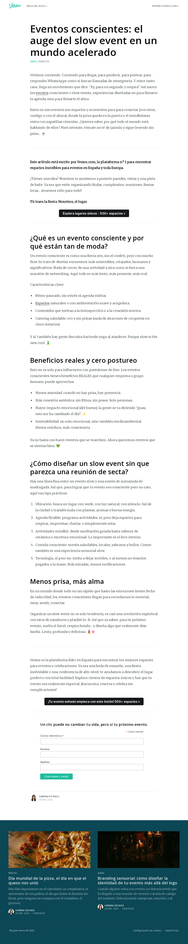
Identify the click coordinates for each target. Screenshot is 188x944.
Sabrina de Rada (49, 796)
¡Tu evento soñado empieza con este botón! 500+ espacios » (94, 701)
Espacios (42, 303)
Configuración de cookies (147, 930)
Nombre (45, 749)
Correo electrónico (52, 736)
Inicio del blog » (37, 6)
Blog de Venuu (17, 930)
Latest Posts (172, 930)
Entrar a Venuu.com (164, 6)
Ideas (33, 61)
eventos (43, 61)
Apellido (45, 762)
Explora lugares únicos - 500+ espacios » (94, 213)
